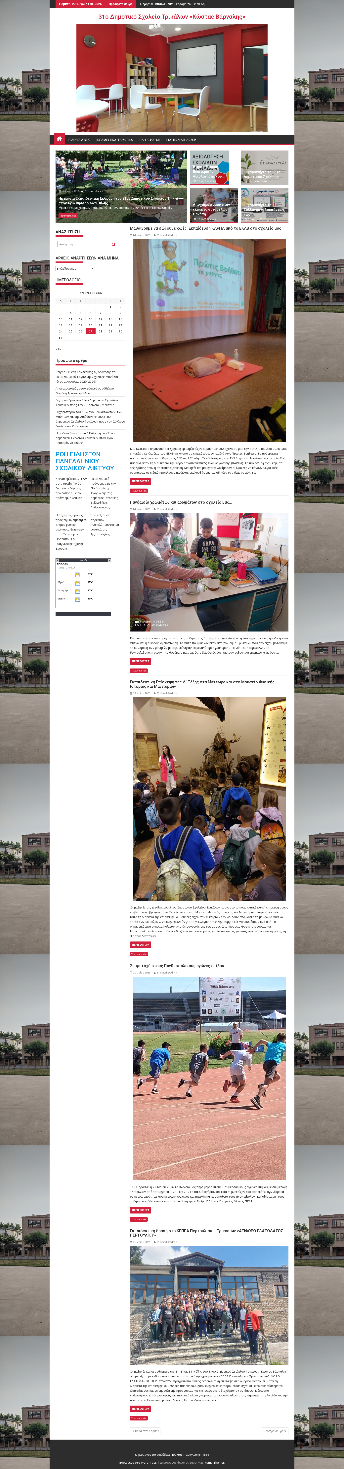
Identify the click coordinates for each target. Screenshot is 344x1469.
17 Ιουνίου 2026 (72, 191)
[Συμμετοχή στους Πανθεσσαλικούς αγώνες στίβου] (209, 1078)
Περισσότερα (140, 481)
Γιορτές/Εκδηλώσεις (181, 140)
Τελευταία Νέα (79, 140)
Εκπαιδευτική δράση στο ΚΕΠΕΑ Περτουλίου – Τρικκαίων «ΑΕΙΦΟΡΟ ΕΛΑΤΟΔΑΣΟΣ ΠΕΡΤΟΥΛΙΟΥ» (206, 1233)
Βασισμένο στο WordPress (138, 1462)
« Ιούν (60, 349)
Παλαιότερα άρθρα (147, 1431)
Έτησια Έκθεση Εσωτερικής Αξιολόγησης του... (209, 171)
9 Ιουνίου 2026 (256, 219)
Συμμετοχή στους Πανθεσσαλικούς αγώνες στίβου (177, 965)
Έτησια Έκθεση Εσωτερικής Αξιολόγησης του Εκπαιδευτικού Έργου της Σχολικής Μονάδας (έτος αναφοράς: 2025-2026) (87, 376)
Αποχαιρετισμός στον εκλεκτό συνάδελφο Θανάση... (211, 209)
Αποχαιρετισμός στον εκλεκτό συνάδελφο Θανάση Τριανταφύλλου (187, 4)
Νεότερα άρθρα (273, 1431)
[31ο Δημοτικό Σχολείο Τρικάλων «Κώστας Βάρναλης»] (59, 138)
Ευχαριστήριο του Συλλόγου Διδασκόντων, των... (264, 210)
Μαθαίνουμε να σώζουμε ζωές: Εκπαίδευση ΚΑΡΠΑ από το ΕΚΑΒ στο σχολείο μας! (206, 228)
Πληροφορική (149, 140)
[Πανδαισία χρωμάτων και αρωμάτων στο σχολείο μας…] (209, 572)
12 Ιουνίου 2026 (257, 181)
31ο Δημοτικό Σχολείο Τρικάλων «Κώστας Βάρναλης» (172, 16)
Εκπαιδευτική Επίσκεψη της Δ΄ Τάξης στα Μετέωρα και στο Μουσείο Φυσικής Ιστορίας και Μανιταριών (202, 684)
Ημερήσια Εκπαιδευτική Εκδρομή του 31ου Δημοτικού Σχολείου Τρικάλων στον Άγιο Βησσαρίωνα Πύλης (85, 438)
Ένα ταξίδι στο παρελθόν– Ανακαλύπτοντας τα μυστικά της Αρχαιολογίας (105, 524)
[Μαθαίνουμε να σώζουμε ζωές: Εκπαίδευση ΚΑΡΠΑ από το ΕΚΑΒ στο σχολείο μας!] (209, 340)
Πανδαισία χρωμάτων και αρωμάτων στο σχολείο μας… (181, 502)
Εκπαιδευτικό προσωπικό (114, 140)
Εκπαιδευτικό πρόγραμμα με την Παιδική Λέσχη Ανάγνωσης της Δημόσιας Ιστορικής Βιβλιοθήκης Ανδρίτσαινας (104, 493)
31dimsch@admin (96, 191)
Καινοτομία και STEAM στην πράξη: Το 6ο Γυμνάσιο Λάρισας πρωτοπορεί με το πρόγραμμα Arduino (71, 488)
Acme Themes (215, 1462)
